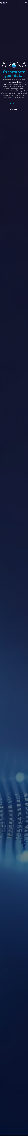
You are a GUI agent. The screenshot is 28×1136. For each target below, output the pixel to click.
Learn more (14, 109)
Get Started (14, 104)
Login (25, 2)
